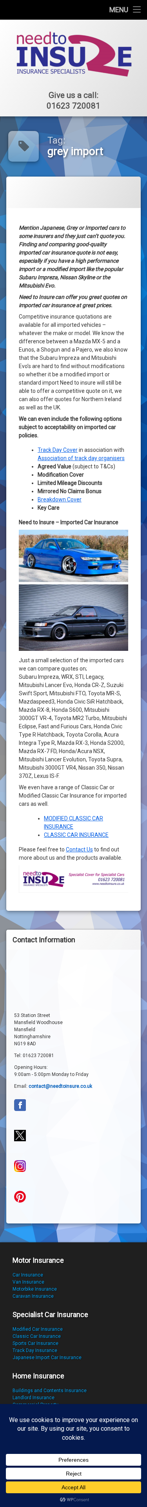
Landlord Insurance (33, 1397)
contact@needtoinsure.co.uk (60, 1086)
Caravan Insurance (33, 1296)
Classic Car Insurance (37, 1336)
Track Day (24, 1350)
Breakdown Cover (60, 499)
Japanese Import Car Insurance (47, 1357)
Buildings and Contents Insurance (50, 1390)
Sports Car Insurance (35, 1343)
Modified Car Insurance (38, 1329)
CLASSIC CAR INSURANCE (76, 835)
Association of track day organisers (81, 458)
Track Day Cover (58, 450)
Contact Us (79, 849)
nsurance (46, 1350)
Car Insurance (28, 1275)
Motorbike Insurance (35, 1289)
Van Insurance (28, 1282)
